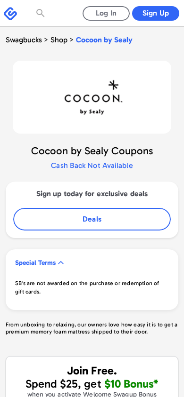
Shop (58, 39)
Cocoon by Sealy (104, 39)
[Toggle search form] (41, 13)
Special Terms (35, 263)
